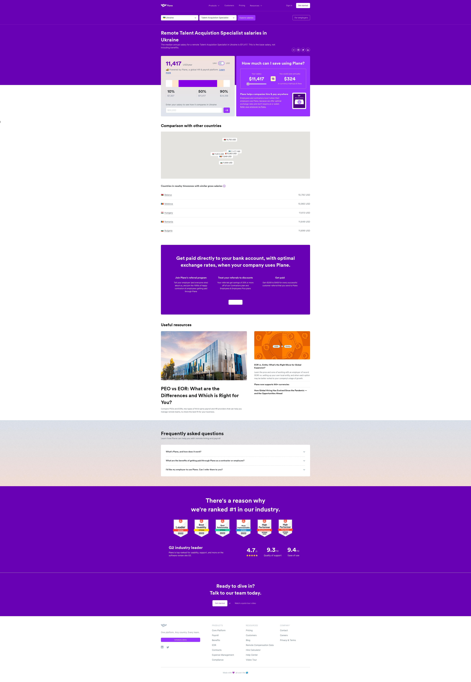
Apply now (235, 302)
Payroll (215, 635)
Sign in (289, 5)
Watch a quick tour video (245, 603)
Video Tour (251, 660)
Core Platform (219, 630)
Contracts (217, 650)
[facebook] (298, 50)
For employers (301, 17)
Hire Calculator (253, 650)
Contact (284, 630)
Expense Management (223, 655)
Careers (284, 635)
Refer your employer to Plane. (253, 107)
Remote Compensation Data (260, 645)
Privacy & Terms (288, 640)
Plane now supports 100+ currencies (271, 384)
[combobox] (163, 17)
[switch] (221, 63)
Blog (248, 640)
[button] (231, 140)
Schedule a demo (180, 640)
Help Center (252, 655)
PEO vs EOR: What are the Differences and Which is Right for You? (200, 395)
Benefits (216, 640)
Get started (303, 5)
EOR (214, 645)
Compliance (217, 660)
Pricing (242, 5)
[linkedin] (308, 50)
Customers (229, 5)
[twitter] (303, 50)
